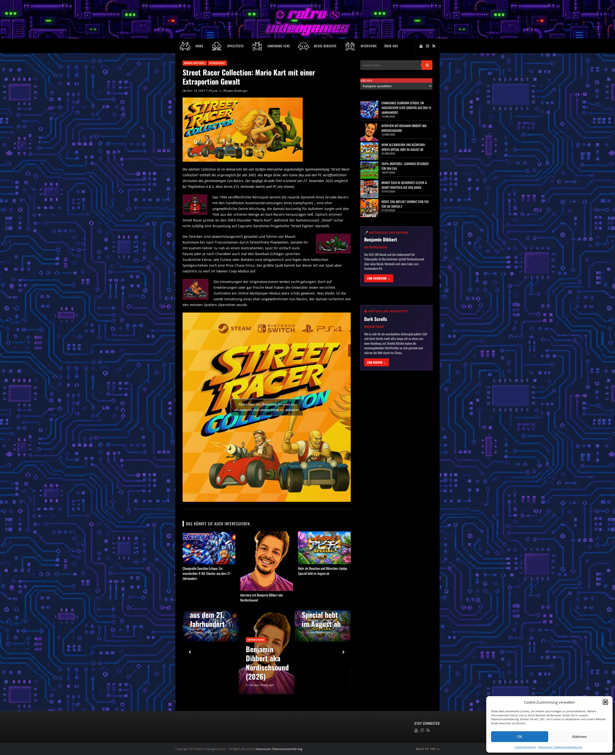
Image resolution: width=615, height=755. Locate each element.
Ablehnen (579, 737)
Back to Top (426, 749)
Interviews (256, 639)
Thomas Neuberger (235, 90)
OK (519, 737)
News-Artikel (194, 63)
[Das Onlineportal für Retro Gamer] (307, 35)
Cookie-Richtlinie (525, 747)
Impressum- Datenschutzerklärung (279, 749)
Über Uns (391, 45)
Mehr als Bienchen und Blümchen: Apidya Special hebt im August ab (322, 571)
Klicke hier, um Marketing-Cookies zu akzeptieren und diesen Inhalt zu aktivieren (266, 407)
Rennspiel (217, 63)
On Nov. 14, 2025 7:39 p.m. (200, 90)
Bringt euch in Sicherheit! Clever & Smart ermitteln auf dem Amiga (404, 185)
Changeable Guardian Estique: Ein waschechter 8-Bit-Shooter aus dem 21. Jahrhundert (207, 573)
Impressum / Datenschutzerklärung (560, 747)
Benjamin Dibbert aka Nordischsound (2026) (267, 663)
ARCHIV (366, 80)
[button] (605, 702)
